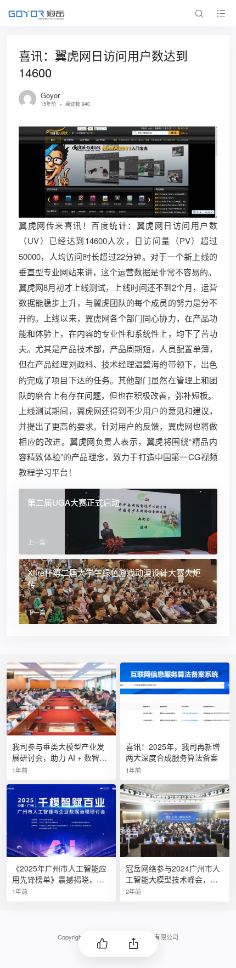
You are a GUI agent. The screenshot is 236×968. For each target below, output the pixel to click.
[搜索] (198, 13)
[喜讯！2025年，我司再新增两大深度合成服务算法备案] (174, 699)
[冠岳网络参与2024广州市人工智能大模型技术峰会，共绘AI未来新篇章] (174, 820)
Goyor (50, 95)
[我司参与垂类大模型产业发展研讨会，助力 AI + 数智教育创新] (61, 699)
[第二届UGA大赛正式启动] (118, 521)
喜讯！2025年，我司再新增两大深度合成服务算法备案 (173, 752)
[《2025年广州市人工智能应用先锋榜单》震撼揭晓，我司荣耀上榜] (61, 820)
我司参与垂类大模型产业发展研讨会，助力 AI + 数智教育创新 (59, 752)
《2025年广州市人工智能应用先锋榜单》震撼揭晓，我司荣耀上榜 (59, 874)
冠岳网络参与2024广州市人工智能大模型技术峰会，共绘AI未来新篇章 (173, 874)
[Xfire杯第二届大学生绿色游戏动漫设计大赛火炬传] (118, 591)
